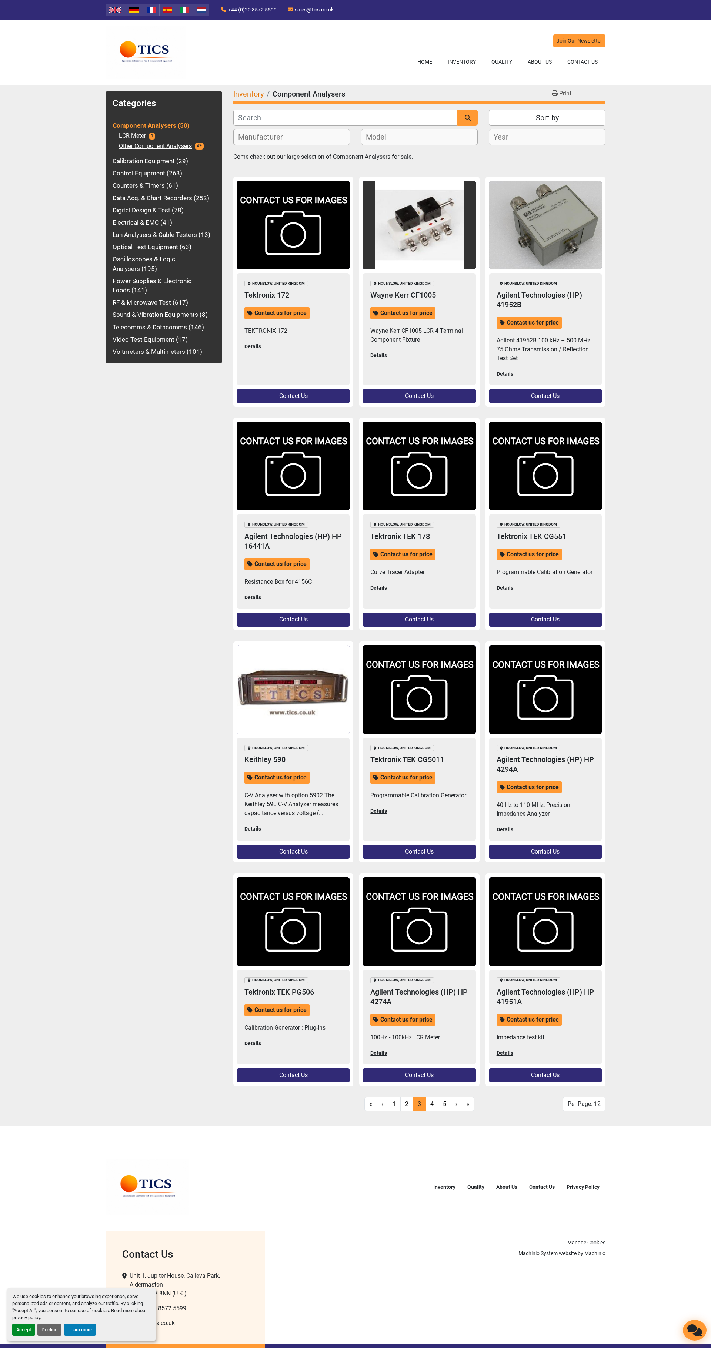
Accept (23, 1329)
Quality (501, 62)
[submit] (467, 118)
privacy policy (26, 1317)
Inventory (462, 62)
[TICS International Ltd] (147, 1186)
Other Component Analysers (155, 146)
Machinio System (538, 1253)
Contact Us (582, 62)
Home (424, 62)
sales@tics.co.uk (314, 10)
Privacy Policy (583, 1187)
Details (252, 346)
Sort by (547, 117)
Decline (49, 1329)
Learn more (80, 1329)
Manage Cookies (586, 1242)
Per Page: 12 (584, 1103)
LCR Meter (132, 136)
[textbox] (264, 136)
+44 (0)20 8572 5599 (252, 10)
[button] (462, 62)
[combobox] (291, 137)
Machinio (594, 1253)
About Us (540, 62)
